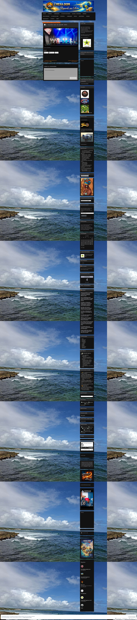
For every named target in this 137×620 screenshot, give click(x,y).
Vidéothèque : (81, 16)
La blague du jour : (84, 162)
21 (90, 242)
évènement (83, 340)
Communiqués (56, 13)
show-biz (84, 13)
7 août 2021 (58, 22)
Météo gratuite (83, 415)
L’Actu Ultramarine (84, 164)
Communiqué (69, 16)
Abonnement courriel (85, 204)
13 (88, 241)
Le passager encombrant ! (85, 389)
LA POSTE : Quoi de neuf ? (86, 158)
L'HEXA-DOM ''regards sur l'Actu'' (51, 22)
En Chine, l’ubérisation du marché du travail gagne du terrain (86, 312)
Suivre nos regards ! (85, 163)
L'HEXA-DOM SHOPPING (84, 83)
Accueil (44, 13)
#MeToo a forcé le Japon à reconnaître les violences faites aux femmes (86, 318)
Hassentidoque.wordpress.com (85, 569)
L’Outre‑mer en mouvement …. (86, 151)
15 (92, 241)
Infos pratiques (46, 16)
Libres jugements (83, 593)
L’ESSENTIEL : (62, 16)
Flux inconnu (84, 266)
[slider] (91, 448)
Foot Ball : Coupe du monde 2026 (87, 165)
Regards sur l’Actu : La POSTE (86, 154)
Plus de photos (83, 405)
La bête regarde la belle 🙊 (86, 378)
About (57, 18)
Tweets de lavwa (83, 421)
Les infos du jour (54, 16)
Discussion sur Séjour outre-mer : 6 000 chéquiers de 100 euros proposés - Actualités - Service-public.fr (87, 388)
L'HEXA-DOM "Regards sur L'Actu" (86, 600)
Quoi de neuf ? (46, 18)
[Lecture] (81, 447)
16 (81, 242)
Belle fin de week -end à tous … (86, 156)
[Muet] (89, 447)
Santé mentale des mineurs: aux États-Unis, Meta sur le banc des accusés (86, 331)
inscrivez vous (84, 215)
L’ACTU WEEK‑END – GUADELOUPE (87, 150)
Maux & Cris (83, 584)
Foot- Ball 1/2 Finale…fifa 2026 (86, 155)
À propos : (50, 13)
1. (86, 449)
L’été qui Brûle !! (84, 159)
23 (81, 244)
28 (90, 244)
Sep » (84, 247)
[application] (87, 448)
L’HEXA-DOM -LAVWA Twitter (86, 418)
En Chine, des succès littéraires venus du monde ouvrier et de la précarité (86, 308)
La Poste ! (52, 18)
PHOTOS (75, 16)
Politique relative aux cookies (27, 617)
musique (88, 16)
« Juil (81, 247)
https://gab (90, 112)
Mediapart (83, 290)
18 (85, 242)
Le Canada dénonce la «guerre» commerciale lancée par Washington (87, 327)
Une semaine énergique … (86, 157)
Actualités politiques (65, 13)
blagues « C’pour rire (76, 13)
